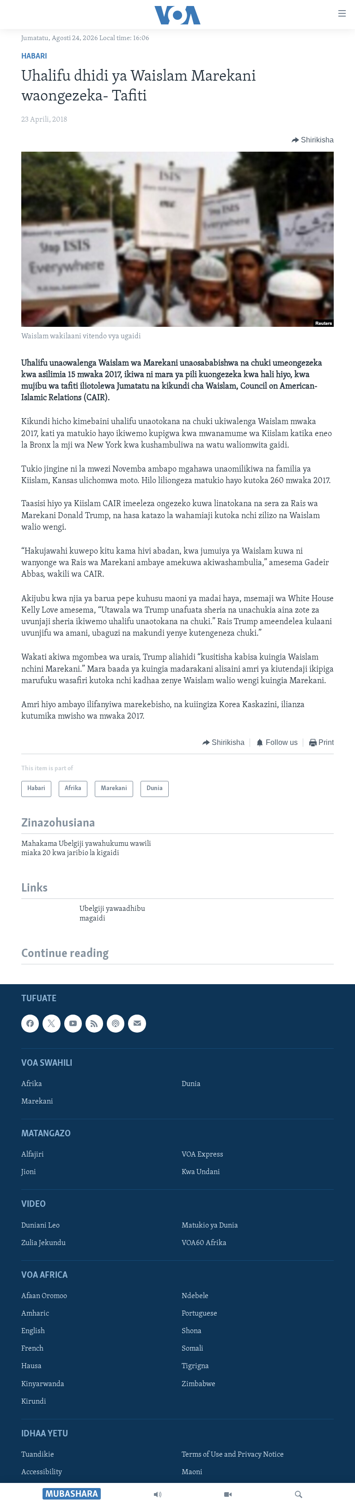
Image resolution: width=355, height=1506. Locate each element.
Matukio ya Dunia (210, 1225)
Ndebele (195, 1296)
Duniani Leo (40, 1225)
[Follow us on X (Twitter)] (51, 1023)
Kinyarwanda (42, 1384)
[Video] (228, 1494)
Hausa (31, 1366)
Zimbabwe (198, 1384)
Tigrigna (195, 1366)
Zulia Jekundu (43, 1243)
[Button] (313, 140)
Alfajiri (32, 1154)
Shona (192, 1331)
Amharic (35, 1313)
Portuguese (199, 1313)
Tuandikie (37, 1455)
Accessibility (41, 1472)
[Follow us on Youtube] (73, 1023)
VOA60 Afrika (204, 1243)
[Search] (298, 1494)
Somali (192, 1348)
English (33, 1331)
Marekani (37, 1101)
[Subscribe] (137, 1023)
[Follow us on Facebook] (30, 1023)
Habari (34, 57)
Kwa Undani (201, 1172)
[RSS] (94, 1023)
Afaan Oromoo (44, 1296)
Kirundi (33, 1402)
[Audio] (157, 1494)
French (32, 1348)
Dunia (191, 1084)
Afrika (31, 1084)
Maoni (192, 1472)
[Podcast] (115, 1023)
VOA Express (202, 1154)
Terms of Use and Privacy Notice (233, 1455)
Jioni (28, 1172)
